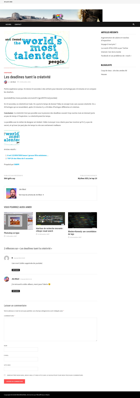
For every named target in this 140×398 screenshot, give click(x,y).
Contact (18, 24)
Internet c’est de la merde (111, 52)
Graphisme (8, 73)
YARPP (16, 164)
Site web (7, 365)
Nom (5, 346)
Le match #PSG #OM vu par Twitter (114, 48)
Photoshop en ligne (11, 233)
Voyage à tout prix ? (108, 44)
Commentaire (9, 316)
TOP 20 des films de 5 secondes (20, 158)
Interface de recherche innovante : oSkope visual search (49, 229)
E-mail (6, 355)
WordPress (40, 395)
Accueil (8, 24)
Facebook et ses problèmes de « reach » (116, 56)
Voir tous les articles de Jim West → (31, 195)
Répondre (16, 270)
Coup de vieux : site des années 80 (114, 70)
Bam (48, 395)
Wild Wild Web (21, 395)
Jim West (13, 82)
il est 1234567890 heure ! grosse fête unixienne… (27, 155)
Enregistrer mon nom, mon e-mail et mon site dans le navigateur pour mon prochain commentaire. (45, 375)
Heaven (104, 74)
